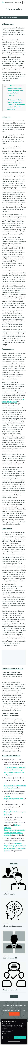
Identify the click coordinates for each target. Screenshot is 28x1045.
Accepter (20, 1037)
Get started (18, 2)
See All (13, 996)
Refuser (8, 1037)
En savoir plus (5, 1033)
